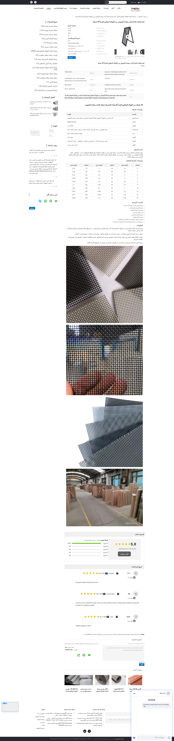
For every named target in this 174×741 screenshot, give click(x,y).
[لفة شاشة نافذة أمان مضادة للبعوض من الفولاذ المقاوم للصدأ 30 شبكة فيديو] (127, 36)
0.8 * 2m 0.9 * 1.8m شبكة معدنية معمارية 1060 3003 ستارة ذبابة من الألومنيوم (89, 719)
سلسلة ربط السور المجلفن (48, 63)
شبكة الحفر (53, 82)
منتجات (49, 8)
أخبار (112, 8)
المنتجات (139, 16)
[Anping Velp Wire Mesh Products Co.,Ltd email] (57, 201)
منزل (145, 16)
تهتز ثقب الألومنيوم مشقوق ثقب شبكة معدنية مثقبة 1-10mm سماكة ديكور (59, 714)
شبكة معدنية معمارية (50, 34)
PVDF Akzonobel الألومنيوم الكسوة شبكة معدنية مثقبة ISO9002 (59, 724)
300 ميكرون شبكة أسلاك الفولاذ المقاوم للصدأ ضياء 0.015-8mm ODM (102, 690)
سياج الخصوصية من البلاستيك (47, 90)
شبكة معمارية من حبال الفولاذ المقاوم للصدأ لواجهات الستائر (89, 724)
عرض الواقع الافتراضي (60, 8)
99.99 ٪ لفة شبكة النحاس (110, 634)
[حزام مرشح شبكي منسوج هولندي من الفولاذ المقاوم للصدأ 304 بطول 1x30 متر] (86, 680)
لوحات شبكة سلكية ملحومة (48, 55)
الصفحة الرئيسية (39, 8)
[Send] (134, 738)
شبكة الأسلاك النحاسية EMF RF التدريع (93, 634)
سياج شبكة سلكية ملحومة (48, 78)
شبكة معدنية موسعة (50, 30)
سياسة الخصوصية (119, 739)
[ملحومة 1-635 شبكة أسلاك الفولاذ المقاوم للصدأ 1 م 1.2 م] (55, 108)
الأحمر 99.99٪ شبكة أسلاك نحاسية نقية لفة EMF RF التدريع (135, 690)
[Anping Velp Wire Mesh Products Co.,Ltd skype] (41, 201)
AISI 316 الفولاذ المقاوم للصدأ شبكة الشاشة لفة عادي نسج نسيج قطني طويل (118, 690)
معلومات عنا (73, 8)
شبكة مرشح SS (52, 43)
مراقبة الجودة (97, 8)
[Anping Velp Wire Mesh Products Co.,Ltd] (135, 9)
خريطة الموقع (41, 728)
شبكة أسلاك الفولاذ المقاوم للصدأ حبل (44, 68)
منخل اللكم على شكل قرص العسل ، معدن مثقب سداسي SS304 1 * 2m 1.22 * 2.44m (59, 719)
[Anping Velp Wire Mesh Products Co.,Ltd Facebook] (35, 2)
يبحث (106, 2)
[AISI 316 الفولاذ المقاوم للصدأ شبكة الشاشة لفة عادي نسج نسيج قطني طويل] (119, 680)
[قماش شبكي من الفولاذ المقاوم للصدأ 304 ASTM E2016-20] (55, 114)
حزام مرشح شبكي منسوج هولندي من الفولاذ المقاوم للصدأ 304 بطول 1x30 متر (86, 690)
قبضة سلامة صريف (50, 47)
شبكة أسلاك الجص (51, 39)
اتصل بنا (106, 8)
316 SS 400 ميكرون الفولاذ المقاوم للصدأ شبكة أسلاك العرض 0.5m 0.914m (72, 690)
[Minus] (134, 693)
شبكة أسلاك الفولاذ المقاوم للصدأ (126, 16)
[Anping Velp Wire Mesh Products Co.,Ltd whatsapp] (51, 201)
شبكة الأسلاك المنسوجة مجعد (47, 59)
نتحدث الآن (133, 2)
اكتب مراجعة (124, 554)
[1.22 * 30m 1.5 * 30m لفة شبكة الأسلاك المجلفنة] (55, 102)
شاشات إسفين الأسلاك (49, 86)
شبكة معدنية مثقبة (51, 26)
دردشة (70, 57)
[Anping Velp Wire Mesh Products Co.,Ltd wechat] (46, 201)
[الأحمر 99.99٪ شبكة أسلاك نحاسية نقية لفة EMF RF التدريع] (135, 680)
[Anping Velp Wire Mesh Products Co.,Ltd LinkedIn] (31, 2)
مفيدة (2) (130, 621)
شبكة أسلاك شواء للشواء (49, 74)
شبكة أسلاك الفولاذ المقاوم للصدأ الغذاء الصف (128, 634)
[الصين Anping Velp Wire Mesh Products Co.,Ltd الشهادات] (35, 133)
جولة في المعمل (85, 8)
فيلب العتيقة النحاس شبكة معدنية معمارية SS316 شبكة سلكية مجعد (90, 714)
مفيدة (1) (130, 577)
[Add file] (169, 738)
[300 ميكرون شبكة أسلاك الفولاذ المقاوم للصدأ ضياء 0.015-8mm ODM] (102, 680)
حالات (119, 8)
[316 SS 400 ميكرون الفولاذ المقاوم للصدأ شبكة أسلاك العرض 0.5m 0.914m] (72, 680)
